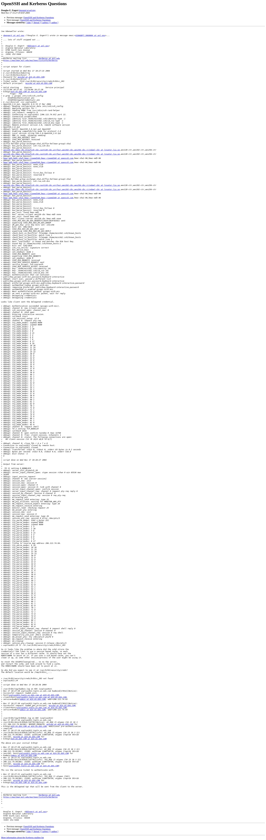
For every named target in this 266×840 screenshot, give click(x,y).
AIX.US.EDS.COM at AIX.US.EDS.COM (29, 92)
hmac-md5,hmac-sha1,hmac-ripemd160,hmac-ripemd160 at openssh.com (38, 158)
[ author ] (54, 22)
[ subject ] (45, 22)
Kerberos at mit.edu (49, 58)
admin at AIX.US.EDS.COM (32, 699)
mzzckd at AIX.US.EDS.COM (31, 77)
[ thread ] (36, 22)
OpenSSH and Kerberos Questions (38, 17)
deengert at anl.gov (27, 10)
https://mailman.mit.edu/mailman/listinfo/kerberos (30, 60)
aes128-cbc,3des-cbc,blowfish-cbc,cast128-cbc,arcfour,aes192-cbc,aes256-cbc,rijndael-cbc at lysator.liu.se (61, 150)
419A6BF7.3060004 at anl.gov (90, 35)
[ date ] (29, 22)
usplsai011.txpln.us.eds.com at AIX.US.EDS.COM (34, 695)
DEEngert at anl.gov (38, 46)
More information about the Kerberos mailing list (22, 837)
